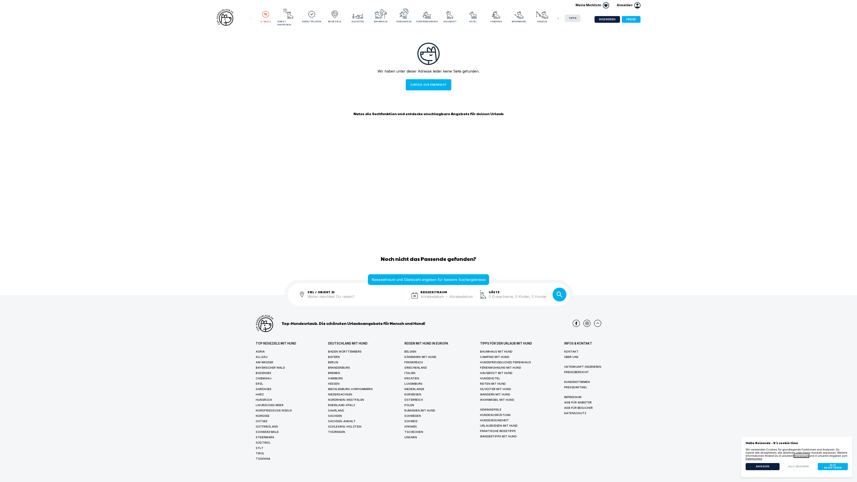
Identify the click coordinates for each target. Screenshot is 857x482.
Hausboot (449, 21)
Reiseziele (335, 21)
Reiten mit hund (493, 383)
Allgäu (262, 357)
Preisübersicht (576, 372)
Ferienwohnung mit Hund (500, 367)
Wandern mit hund (495, 394)
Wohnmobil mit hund (497, 399)
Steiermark (265, 437)
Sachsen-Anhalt (342, 421)
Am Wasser (264, 362)
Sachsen (335, 416)
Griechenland (415, 367)
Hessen (333, 383)
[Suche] (559, 294)
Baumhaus (381, 21)
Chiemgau (263, 378)
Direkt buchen (311, 21)
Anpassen (763, 466)
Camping (496, 21)
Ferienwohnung (427, 21)
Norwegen (412, 394)
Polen (409, 405)
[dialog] (797, 457)
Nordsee (263, 416)
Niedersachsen (340, 394)
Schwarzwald (267, 432)
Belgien (410, 351)
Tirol (260, 453)
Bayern (334, 357)
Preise (631, 19)
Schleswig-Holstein (344, 426)
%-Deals (265, 21)
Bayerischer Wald (270, 367)
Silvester (358, 21)
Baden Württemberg (345, 351)
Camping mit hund (494, 357)
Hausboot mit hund (496, 373)
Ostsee (261, 421)
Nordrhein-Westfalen (346, 399)
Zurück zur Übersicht (428, 84)
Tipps (573, 18)
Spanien (410, 426)
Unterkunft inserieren (582, 366)
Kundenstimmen (577, 382)
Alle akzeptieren (833, 466)
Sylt (259, 448)
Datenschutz (575, 413)
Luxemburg (413, 383)
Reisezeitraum (433, 292)
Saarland (336, 410)
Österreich (413, 399)
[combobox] (358, 299)
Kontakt (571, 351)
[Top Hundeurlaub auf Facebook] (576, 323)
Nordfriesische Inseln (274, 410)
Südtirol (263, 442)
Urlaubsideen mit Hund (499, 425)
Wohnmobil (519, 21)
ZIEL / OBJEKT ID (321, 292)
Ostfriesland (267, 426)
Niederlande (414, 389)
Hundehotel (490, 378)
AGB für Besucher (578, 407)
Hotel (473, 21)
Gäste (494, 292)
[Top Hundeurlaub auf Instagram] (587, 323)
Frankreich (413, 362)
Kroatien (411, 378)
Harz (260, 394)
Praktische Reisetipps (498, 431)
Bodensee (263, 373)
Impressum (573, 397)
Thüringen (336, 432)
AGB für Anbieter (578, 402)
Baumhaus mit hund (496, 351)
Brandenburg (339, 367)
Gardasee (263, 389)
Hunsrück (264, 399)
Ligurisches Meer (269, 405)
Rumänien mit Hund (419, 410)
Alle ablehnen (798, 466)
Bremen (334, 373)
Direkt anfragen (284, 23)
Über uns (571, 357)
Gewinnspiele (490, 409)
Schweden (412, 416)
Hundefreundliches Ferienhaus (505, 362)
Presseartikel (575, 387)
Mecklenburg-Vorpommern (350, 389)
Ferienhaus (404, 21)
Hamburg (335, 378)
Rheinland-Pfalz (341, 405)
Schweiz (411, 421)
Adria (260, 351)
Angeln (542, 21)
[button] (629, 5)
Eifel (259, 383)
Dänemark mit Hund (420, 357)
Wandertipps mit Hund (498, 436)
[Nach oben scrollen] (597, 323)
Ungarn (410, 437)
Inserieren (607, 19)
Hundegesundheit (494, 420)
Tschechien (413, 432)
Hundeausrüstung (495, 415)
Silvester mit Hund (495, 389)
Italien (410, 373)
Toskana (263, 458)
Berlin (333, 362)
